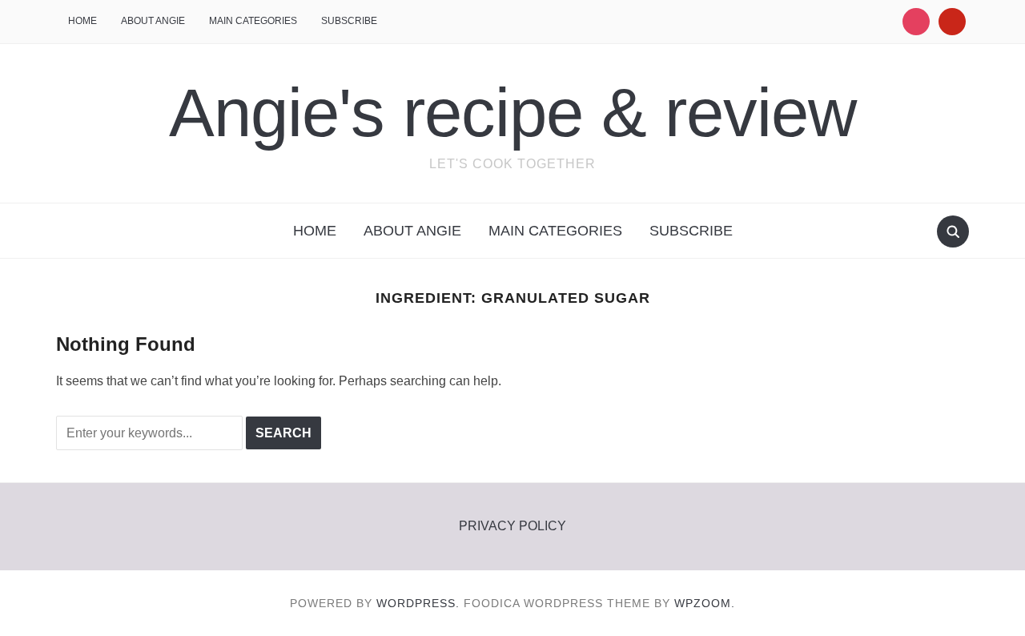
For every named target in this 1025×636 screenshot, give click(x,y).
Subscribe (349, 20)
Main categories (253, 20)
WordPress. (418, 603)
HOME (82, 20)
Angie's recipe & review (512, 112)
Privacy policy (512, 526)
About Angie (153, 20)
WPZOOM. (704, 603)
